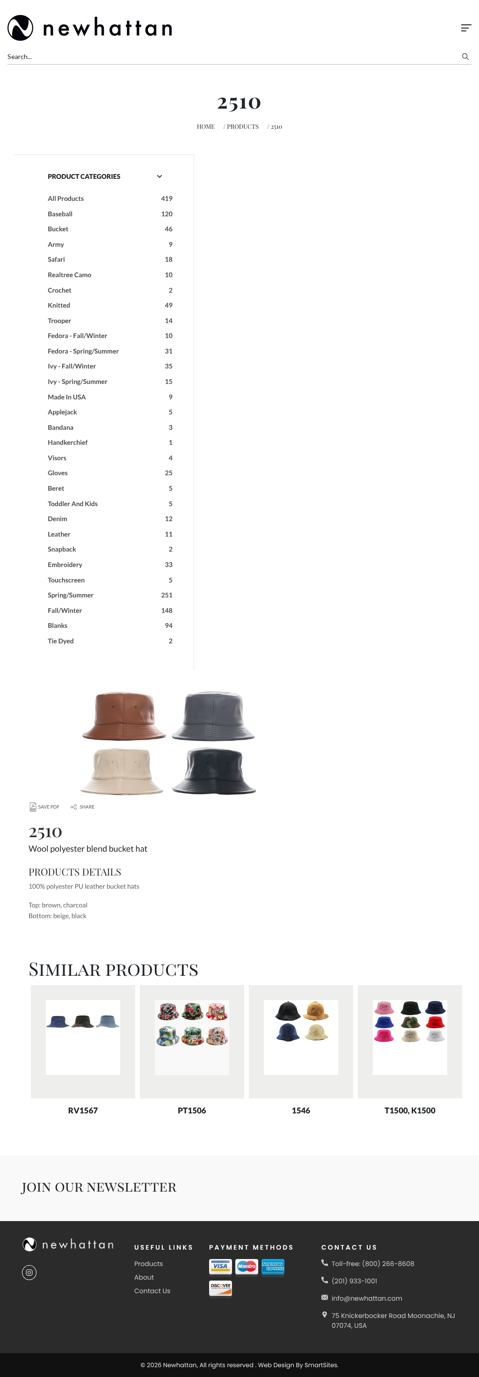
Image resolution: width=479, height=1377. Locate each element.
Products (243, 127)
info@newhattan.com (367, 1298)
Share (87, 807)
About (144, 1277)
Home (206, 127)
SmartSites (321, 1365)
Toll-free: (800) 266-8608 (373, 1263)
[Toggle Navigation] (466, 27)
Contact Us (152, 1291)
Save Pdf (48, 807)
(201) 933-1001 (354, 1281)
